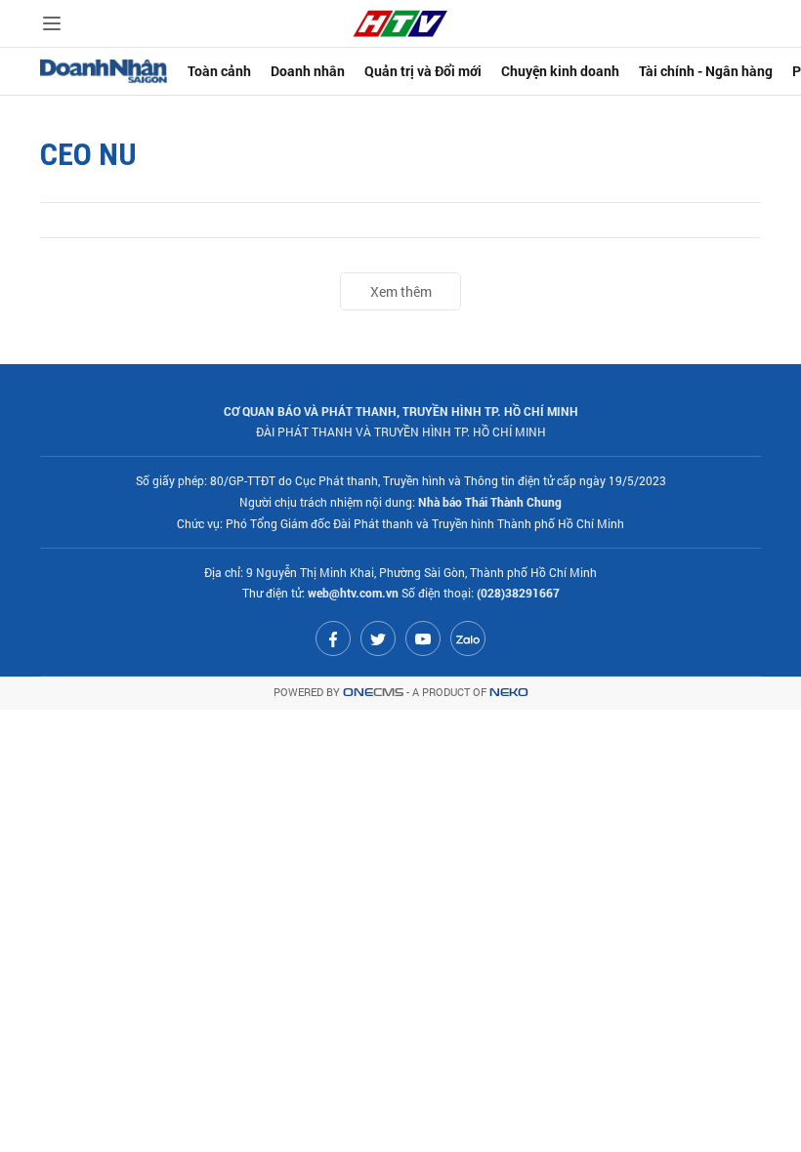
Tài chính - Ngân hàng (706, 71)
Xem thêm (401, 291)
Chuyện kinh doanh (560, 71)
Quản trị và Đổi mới (423, 71)
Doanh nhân (308, 71)
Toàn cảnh (219, 71)
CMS (373, 692)
